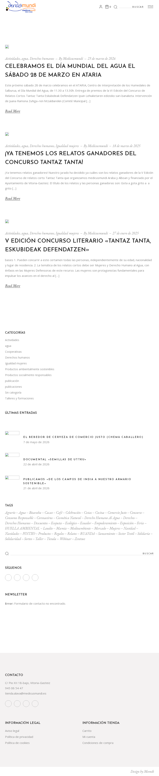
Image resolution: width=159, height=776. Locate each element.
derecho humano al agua (102, 518)
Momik (149, 771)
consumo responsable (19, 518)
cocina (99, 512)
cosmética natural (68, 518)
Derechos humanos (42, 58)
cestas (88, 512)
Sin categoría (13, 392)
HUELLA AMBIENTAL (22, 528)
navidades (12, 533)
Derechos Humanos (17, 523)
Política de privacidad (19, 737)
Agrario (10, 512)
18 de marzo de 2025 (126, 146)
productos (44, 533)
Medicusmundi (73, 58)
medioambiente (80, 528)
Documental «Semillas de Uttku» (55, 459)
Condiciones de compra (97, 743)
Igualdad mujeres (67, 146)
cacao (49, 512)
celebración (73, 512)
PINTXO (28, 533)
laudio (48, 528)
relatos (72, 533)
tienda (51, 539)
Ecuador (85, 523)
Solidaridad (13, 539)
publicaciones (13, 386)
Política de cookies (17, 743)
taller (39, 539)
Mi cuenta (88, 737)
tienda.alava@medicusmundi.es (25, 693)
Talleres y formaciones (19, 398)
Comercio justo (117, 512)
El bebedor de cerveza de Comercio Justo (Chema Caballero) (83, 437)
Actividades (12, 58)
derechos (129, 518)
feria (140, 523)
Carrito (87, 731)
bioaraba (35, 512)
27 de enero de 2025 (125, 233)
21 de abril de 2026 (36, 488)
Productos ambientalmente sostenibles (29, 369)
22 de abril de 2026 (36, 464)
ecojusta (56, 523)
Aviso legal (12, 731)
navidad (130, 528)
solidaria (143, 533)
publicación (12, 381)
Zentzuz (80, 539)
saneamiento (106, 533)
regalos (59, 533)
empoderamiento (105, 523)
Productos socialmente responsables (28, 375)
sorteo (28, 539)
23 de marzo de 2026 (102, 58)
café (59, 512)
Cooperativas (13, 351)
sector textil (126, 533)
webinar (65, 539)
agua (25, 58)
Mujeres (114, 528)
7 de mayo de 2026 (36, 442)
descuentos (41, 523)
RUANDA (87, 533)
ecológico (71, 523)
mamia (61, 528)
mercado (100, 528)
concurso (136, 512)
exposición (127, 523)
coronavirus (45, 518)
